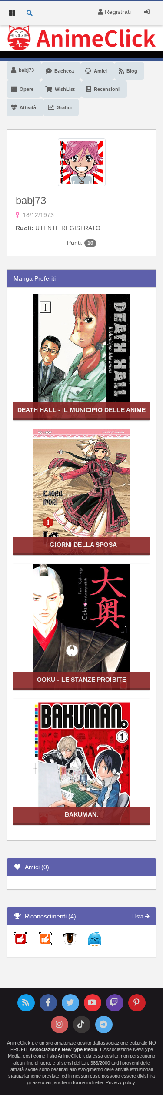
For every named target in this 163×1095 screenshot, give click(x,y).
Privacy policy (120, 1082)
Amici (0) (35, 867)
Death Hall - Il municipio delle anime (81, 409)
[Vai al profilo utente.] (82, 161)
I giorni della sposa (81, 544)
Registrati (117, 11)
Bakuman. (81, 814)
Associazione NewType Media (63, 1049)
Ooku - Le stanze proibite (81, 679)
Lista (138, 917)
